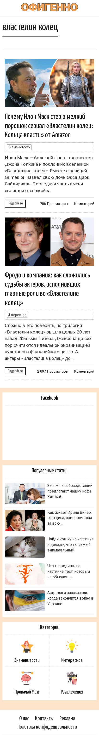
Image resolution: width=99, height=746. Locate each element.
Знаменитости (19, 147)
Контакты (44, 718)
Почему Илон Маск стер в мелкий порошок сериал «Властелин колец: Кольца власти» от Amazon (49, 126)
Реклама (67, 718)
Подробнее (15, 203)
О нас (24, 718)
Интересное (17, 315)
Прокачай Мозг (27, 692)
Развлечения (72, 692)
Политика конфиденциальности (47, 727)
